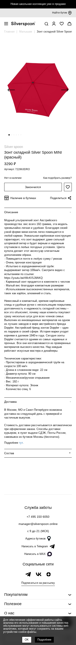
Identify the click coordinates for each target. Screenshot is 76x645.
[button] (9, 135)
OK (27, 639)
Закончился (33, 187)
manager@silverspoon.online (38, 524)
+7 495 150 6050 (38, 516)
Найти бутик (59, 12)
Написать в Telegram (35, 546)
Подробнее (44, 639)
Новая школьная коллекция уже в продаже (38, 3)
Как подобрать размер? (57, 177)
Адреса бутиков (35, 538)
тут (21, 442)
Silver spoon (13, 147)
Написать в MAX (35, 554)
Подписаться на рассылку (38, 582)
